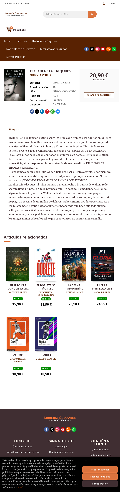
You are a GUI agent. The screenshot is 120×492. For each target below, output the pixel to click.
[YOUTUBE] (103, 49)
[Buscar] (92, 14)
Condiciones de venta (61, 452)
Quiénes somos (11, 3)
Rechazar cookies (100, 476)
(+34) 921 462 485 (22, 446)
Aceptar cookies (100, 469)
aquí (20, 487)
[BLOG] (108, 49)
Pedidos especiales (100, 455)
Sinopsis (14, 129)
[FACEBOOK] (86, 49)
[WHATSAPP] (114, 49)
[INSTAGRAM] (97, 49)
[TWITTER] (92, 49)
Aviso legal (61, 446)
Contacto (25, 3)
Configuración (100, 483)
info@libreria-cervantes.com (23, 452)
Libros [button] (20, 41)
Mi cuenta (111, 3)
